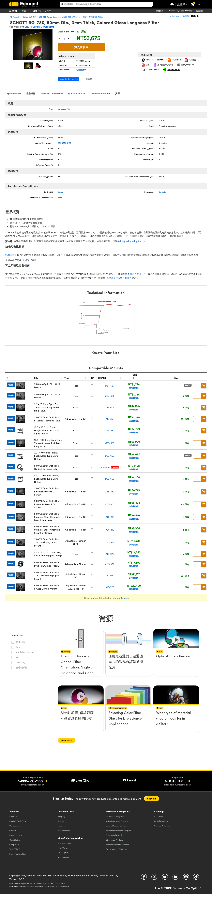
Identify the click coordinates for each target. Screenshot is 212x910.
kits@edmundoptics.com (133, 241)
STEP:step (176, 59)
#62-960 (109, 575)
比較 (89, 79)
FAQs (60, 825)
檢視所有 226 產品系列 (181, 16)
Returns (61, 821)
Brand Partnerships (17, 854)
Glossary (20, 662)
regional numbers (36, 784)
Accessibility (60, 884)
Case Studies (14, 840)
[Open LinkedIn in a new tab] (175, 877)
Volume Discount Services (116, 825)
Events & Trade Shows (18, 821)
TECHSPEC (14, 849)
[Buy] (203, 385)
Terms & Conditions (44, 884)
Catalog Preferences (162, 825)
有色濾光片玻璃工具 (135, 274)
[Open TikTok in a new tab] (196, 877)
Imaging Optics (64, 857)
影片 (18, 647)
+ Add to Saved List (68, 78)
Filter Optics (63, 848)
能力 (24, 10)
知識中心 (37, 10)
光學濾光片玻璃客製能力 (119, 277)
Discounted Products (114, 840)
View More (66, 740)
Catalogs (159, 816)
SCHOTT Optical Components (38, 26)
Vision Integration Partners (117, 821)
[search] (106, 4)
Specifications (14, 93)
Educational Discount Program (118, 830)
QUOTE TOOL (175, 781)
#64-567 (109, 385)
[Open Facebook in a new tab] (144, 877)
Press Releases (15, 835)
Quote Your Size (76, 93)
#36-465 (105, 467)
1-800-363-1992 (186, 11)
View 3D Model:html (154, 59)
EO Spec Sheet (152, 69)
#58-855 (109, 504)
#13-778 (110, 587)
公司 (46, 10)
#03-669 (109, 455)
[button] (187, 10)
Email (131, 780)
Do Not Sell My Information (57, 886)
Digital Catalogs (161, 821)
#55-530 (109, 430)
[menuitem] (16, 10)
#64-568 (109, 395)
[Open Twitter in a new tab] (154, 877)
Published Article (25, 652)
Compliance (14, 844)
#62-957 (109, 542)
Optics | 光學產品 (29, 17)
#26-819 (109, 529)
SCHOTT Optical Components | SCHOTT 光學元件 (58, 17)
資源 (117, 93)
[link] (197, 2)
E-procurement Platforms (116, 849)
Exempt (61, 192)
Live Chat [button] (83, 780)
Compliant (163, 192)
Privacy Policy (15, 884)
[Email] (192, 15)
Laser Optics (63, 852)
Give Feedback (64, 830)
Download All (173, 69)
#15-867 (109, 418)
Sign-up (151, 798)
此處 (25, 260)
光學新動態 (22, 667)
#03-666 (109, 478)
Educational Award (114, 835)
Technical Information (51, 93)
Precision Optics (64, 843)
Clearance (114, 467)
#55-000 (109, 564)
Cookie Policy (29, 884)
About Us (13, 816)
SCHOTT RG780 (64, 143)
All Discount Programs (115, 816)
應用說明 (20, 642)
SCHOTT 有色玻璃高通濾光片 (92, 17)
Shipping (61, 816)
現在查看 (80, 664)
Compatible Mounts (100, 93)
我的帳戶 (180, 4)
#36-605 (109, 407)
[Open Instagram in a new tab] (186, 877)
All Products (14, 17)
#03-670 (109, 443)
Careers (12, 830)
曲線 (147, 64)
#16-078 (109, 553)
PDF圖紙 (192, 59)
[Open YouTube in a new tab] (165, 877)
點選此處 (10, 255)
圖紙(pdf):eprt (187, 64)
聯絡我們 (199, 11)
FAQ (18, 657)
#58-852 (109, 491)
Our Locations (15, 825)
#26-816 (109, 516)
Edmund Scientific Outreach (117, 844)
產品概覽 (30, 93)
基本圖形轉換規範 (165, 64)
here (125, 597)
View (60, 197)
